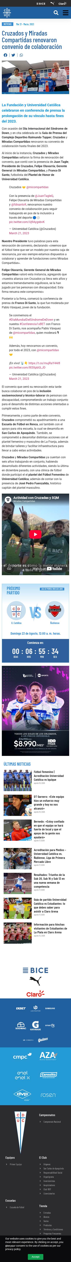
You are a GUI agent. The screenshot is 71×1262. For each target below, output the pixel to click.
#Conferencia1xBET (32, 324)
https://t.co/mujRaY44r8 (44, 363)
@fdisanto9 (18, 204)
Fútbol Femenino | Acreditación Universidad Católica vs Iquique (49, 775)
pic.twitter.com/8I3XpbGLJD (27, 367)
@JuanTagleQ (44, 196)
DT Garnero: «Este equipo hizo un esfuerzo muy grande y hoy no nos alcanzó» (49, 802)
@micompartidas (37, 187)
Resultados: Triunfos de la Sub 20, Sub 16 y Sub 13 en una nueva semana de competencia (49, 880)
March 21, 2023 (19, 233)
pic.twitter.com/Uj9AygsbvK (27, 222)
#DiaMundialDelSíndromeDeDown (31, 319)
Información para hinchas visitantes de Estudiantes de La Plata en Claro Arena (50, 928)
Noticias (7, 24)
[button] (56, 13)
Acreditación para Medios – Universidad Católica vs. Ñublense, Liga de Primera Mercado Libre (50, 856)
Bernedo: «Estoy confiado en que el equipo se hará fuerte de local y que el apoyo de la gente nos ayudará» (49, 829)
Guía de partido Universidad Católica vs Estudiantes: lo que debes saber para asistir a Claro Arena (50, 905)
